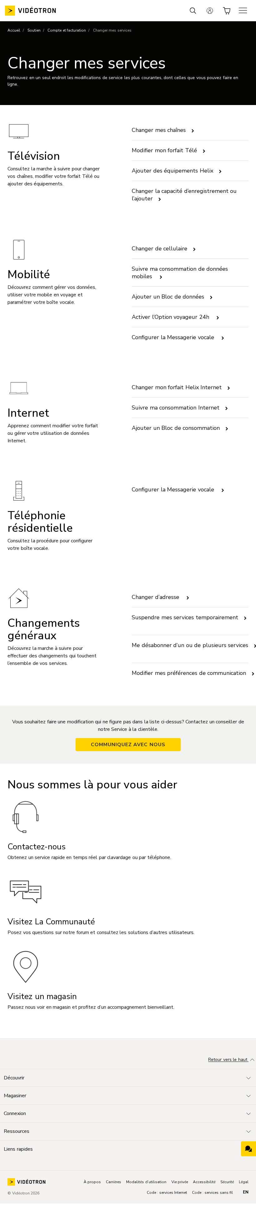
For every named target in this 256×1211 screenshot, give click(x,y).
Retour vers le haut (228, 1060)
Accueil (13, 30)
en (246, 1192)
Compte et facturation (66, 30)
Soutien (34, 30)
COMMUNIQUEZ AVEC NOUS (128, 744)
